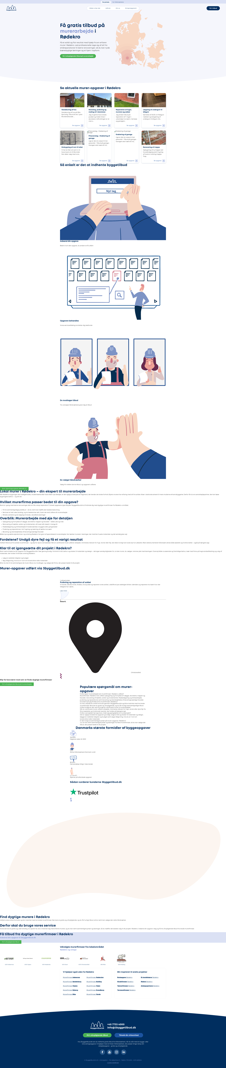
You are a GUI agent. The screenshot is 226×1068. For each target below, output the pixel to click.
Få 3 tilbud (213, 8)
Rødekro (124, 977)
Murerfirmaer (71, 977)
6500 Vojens (28, 964)
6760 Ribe (103, 964)
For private (105, 2)
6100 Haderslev (46, 964)
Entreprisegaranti (131, 8)
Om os (118, 8)
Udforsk (107, 8)
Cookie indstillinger (113, 1062)
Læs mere (63, 591)
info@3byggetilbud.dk (121, 1028)
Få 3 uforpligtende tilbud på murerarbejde (78, 56)
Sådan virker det (94, 8)
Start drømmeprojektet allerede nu (14, 488)
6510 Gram (65, 964)
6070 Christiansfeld (84, 964)
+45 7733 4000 (115, 1024)
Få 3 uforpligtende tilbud (10, 942)
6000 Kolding (121, 964)
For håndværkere (118, 2)
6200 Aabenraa (9, 964)
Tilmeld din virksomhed (129, 1035)
